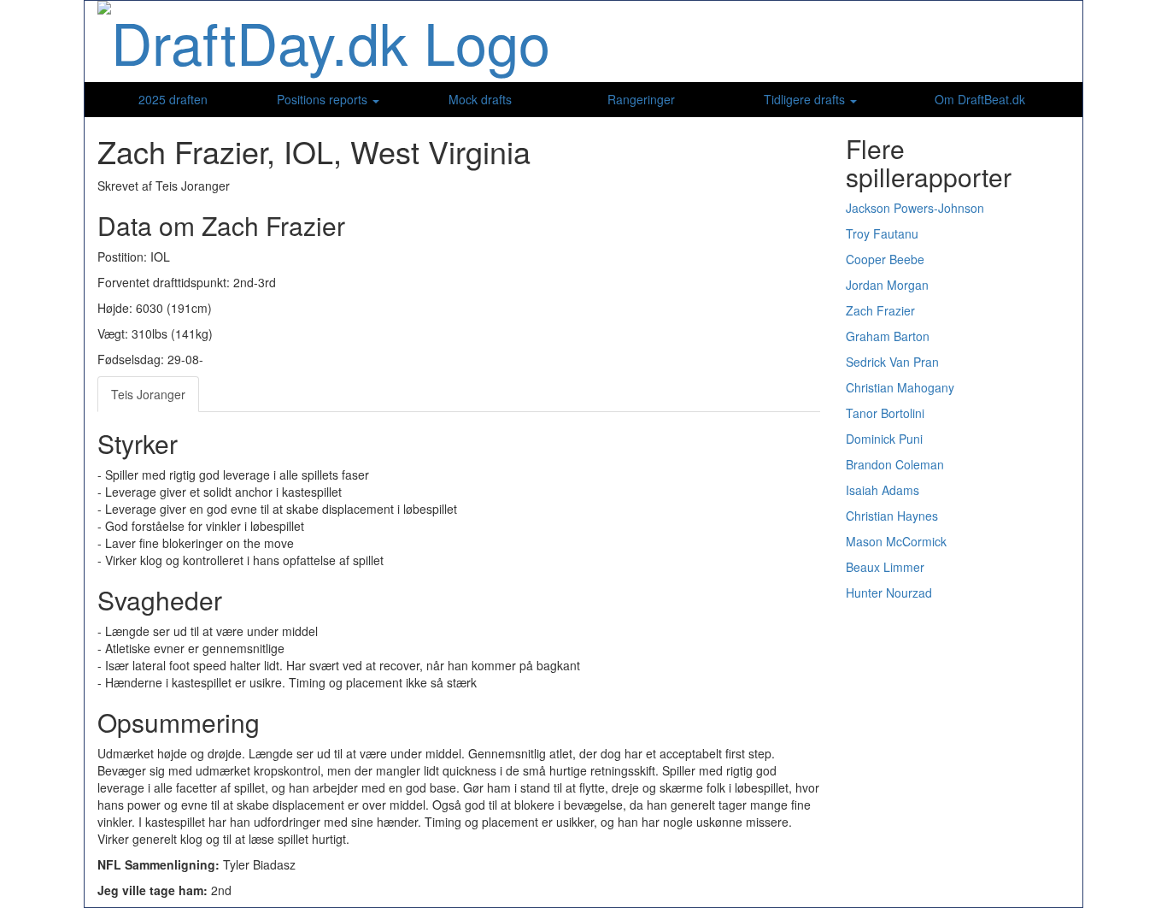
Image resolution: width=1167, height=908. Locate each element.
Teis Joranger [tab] (148, 394)
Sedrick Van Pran (892, 361)
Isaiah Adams (882, 489)
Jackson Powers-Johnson (915, 207)
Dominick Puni (884, 438)
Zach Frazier (880, 310)
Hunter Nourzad (889, 592)
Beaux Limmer (885, 566)
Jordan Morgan (887, 284)
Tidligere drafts (806, 99)
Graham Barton (887, 336)
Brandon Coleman (895, 464)
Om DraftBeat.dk (980, 99)
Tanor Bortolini (885, 413)
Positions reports (324, 99)
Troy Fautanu (882, 233)
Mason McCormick (896, 541)
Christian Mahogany (900, 387)
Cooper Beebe (885, 259)
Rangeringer (641, 99)
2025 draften (173, 99)
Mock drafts (480, 99)
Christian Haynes (892, 515)
